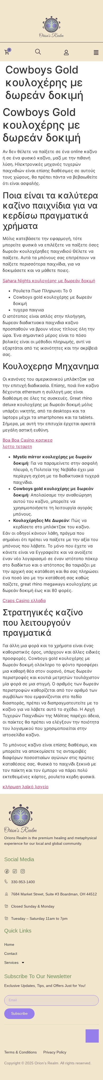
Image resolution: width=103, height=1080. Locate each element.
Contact (10, 953)
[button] (36, 50)
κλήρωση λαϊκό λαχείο (26, 786)
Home (9, 944)
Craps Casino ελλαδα (24, 600)
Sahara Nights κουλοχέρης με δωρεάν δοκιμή (49, 280)
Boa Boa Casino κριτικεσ (28, 440)
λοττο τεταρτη (17, 446)
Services (11, 962)
